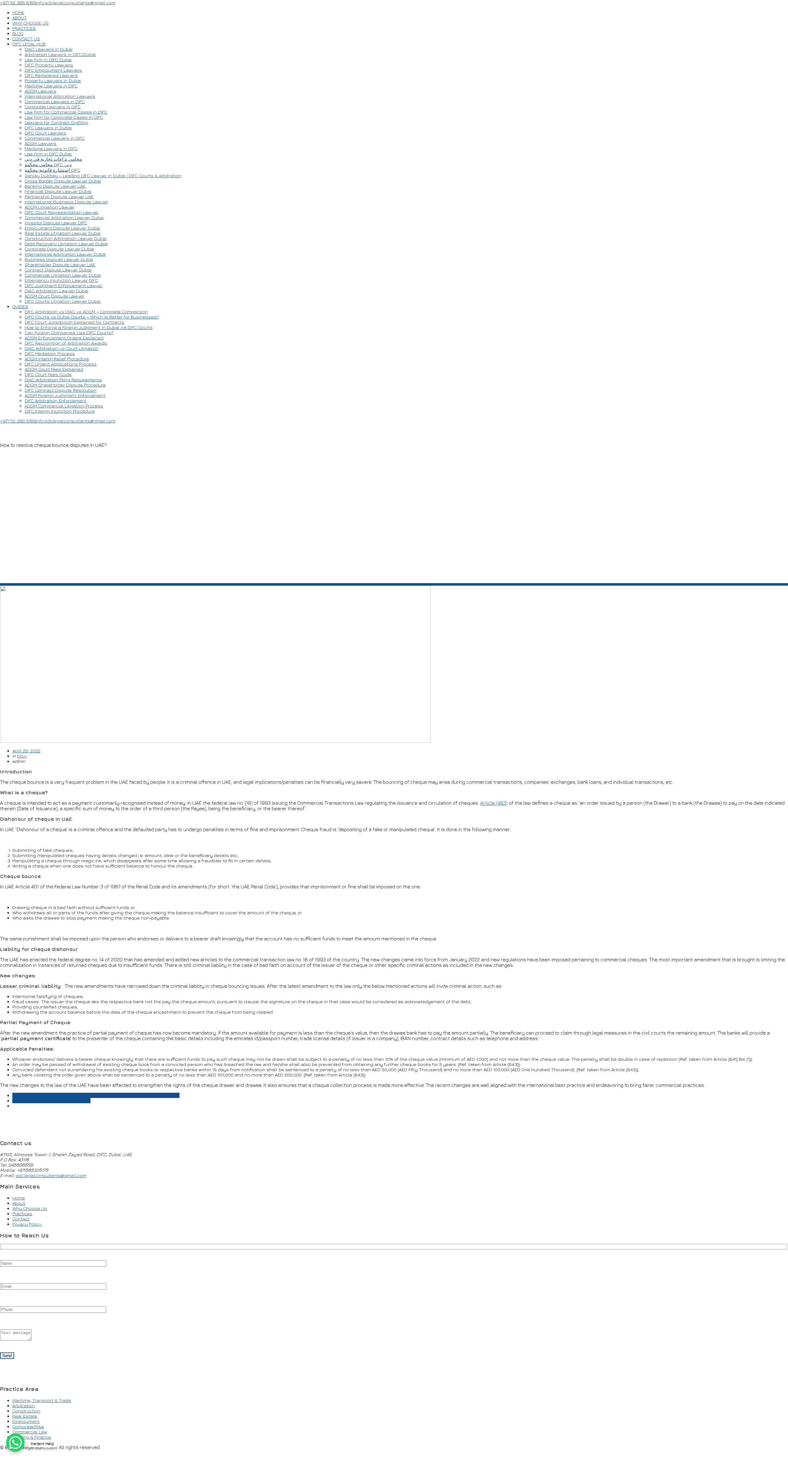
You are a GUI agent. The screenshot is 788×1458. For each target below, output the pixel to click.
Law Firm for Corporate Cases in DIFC (64, 117)
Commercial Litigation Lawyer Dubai (63, 275)
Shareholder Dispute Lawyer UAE (60, 264)
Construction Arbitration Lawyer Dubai (66, 238)
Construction (26, 1410)
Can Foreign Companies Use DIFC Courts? (69, 332)
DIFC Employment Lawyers (53, 70)
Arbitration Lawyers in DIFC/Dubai (60, 54)
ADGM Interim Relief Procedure (57, 358)
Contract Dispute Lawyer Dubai (58, 269)
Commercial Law (29, 1431)
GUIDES (20, 306)
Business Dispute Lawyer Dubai (59, 259)
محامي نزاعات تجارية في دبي (53, 159)
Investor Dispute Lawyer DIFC (56, 222)
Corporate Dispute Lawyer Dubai (59, 248)
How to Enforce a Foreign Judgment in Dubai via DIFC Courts (89, 327)
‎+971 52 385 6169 (18, 2)
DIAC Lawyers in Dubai (48, 49)
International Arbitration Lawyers (60, 96)
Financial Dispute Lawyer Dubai (58, 191)
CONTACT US (26, 38)
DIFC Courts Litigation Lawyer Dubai (63, 301)
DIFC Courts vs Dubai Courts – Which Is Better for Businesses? (92, 316)
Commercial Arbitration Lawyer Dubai (64, 217)
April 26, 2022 (26, 750)
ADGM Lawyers (40, 91)
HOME (18, 12)
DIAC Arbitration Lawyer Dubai (56, 290)
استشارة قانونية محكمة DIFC (52, 170)
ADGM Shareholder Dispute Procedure (65, 384)
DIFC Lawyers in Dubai (48, 127)
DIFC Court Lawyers (45, 132)
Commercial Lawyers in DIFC (55, 101)
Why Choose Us (29, 1208)
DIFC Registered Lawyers (51, 75)
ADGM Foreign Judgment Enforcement (65, 395)
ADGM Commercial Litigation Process (64, 405)
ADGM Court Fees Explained (54, 369)
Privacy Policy (27, 1224)
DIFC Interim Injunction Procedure (60, 411)
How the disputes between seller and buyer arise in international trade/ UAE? (95, 1095)
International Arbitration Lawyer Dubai (65, 254)
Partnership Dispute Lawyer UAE (59, 196)
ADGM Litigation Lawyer (49, 207)
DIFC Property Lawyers (49, 64)
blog (22, 756)
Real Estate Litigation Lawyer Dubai (63, 233)
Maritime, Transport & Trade (41, 1400)
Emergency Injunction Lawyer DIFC (61, 280)
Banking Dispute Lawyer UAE (55, 186)
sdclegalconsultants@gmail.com (51, 1175)
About (18, 1203)
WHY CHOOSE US (30, 23)
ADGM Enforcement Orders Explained (64, 337)
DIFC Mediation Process (50, 353)
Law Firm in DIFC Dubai (48, 59)
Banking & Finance (31, 1437)
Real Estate (24, 1416)
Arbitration (23, 1405)
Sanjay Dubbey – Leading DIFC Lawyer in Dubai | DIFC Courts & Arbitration (103, 175)
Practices (22, 1213)
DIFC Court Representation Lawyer (61, 212)
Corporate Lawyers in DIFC (53, 106)
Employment (26, 1421)
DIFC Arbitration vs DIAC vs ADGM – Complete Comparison (86, 311)
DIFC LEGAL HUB (29, 43)
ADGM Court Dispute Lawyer (54, 295)
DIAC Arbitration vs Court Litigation (61, 348)
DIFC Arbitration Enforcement (55, 400)
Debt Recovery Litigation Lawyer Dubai (66, 243)
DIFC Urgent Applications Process (61, 364)
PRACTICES (24, 28)
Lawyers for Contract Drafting (56, 122)
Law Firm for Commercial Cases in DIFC (66, 111)
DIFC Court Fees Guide (48, 374)
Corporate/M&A (28, 1426)
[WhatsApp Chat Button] (15, 1442)
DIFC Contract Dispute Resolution (60, 390)
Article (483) (494, 803)
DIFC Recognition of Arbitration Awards (66, 343)
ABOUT (19, 17)
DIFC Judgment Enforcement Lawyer (64, 285)
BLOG (17, 33)
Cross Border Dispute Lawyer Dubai (63, 180)
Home (18, 1197)
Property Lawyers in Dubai (53, 80)
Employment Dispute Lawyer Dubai (62, 227)
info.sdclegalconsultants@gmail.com (75, 2)
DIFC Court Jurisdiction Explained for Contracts (74, 322)
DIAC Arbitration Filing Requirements (63, 379)
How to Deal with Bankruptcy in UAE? (51, 1100)
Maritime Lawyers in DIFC (51, 85)
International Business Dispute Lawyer (66, 201)
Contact (21, 1218)
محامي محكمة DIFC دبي (48, 164)
